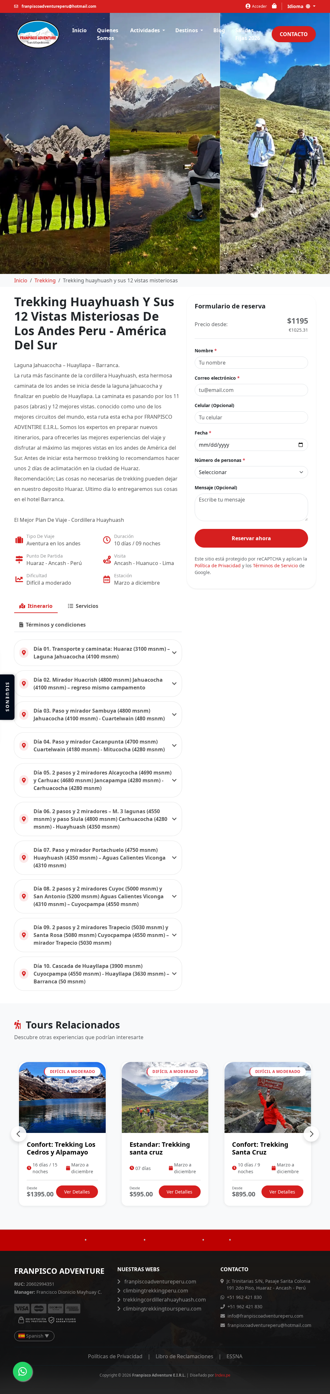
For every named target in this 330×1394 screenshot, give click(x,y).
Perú (74, 1256)
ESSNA (234, 1356)
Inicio (79, 30)
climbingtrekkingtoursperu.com (162, 1308)
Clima (216, 1256)
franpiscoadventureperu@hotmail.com (58, 6)
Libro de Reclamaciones (184, 1356)
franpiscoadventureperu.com (159, 1281)
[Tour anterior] (18, 1134)
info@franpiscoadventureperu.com (265, 1316)
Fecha (203, 433)
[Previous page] (7, 137)
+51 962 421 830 (244, 1297)
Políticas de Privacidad (115, 1356)
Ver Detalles (77, 1192)
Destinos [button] (187, 30)
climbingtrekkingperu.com (155, 1290)
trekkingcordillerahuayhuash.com (164, 1299)
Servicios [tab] (87, 605)
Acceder (259, 6)
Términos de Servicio (275, 565)
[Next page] (322, 137)
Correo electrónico (217, 378)
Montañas (249, 1256)
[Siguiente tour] (311, 1134)
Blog (219, 30)
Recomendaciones (173, 1256)
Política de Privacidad (218, 565)
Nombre (206, 350)
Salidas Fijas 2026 (247, 34)
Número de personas (220, 460)
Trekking (45, 280)
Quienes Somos (107, 34)
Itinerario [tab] (40, 605)
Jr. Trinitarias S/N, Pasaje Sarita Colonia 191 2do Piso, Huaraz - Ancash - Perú (268, 1284)
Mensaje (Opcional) (216, 487)
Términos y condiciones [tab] (56, 624)
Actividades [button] (145, 30)
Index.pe (222, 1375)
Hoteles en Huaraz (115, 1256)
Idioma (296, 6)
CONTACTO (294, 34)
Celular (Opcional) (214, 405)
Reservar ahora (251, 538)
